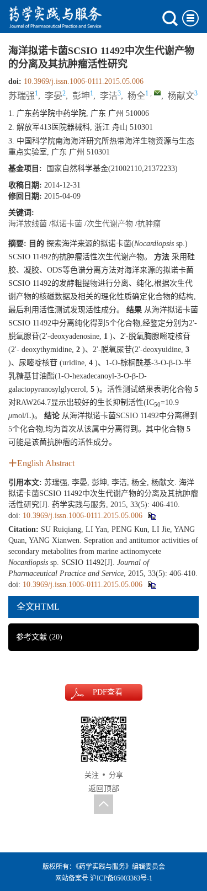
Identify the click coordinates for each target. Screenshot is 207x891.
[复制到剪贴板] (151, 515)
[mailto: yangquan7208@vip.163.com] (157, 92)
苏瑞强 (21, 95)
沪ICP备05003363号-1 (121, 878)
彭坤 (81, 95)
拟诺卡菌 (66, 224)
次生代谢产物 (110, 224)
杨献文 (181, 95)
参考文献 (39, 637)
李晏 (53, 95)
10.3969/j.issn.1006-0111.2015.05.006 (84, 81)
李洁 (109, 95)
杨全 (136, 95)
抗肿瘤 (149, 224)
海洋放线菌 (27, 224)
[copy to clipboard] (151, 584)
